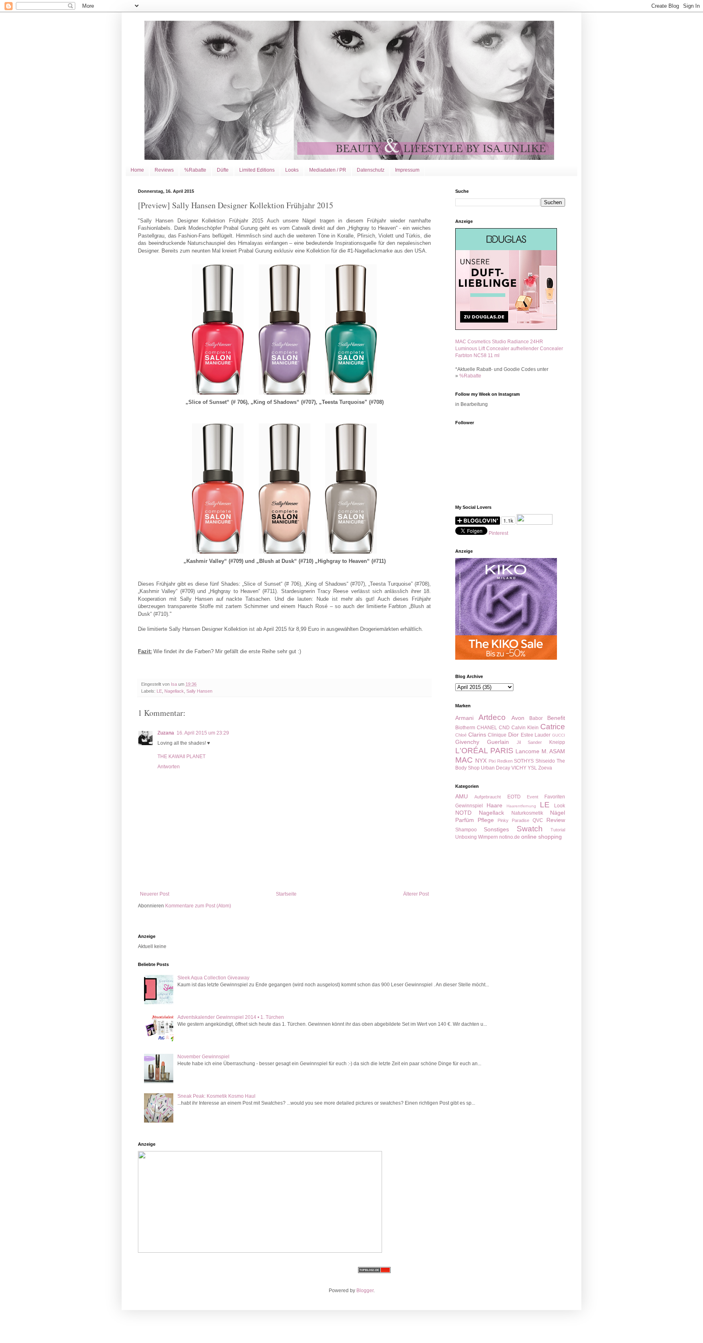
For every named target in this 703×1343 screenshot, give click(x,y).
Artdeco (492, 717)
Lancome (527, 751)
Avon (517, 718)
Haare (494, 805)
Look (559, 806)
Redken (505, 761)
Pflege (486, 820)
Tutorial (557, 829)
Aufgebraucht (487, 796)
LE (159, 691)
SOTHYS (524, 761)
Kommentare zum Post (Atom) (198, 906)
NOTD (463, 812)
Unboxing (466, 837)
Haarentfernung (521, 806)
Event (532, 796)
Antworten (168, 767)
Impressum (407, 170)
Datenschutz (370, 170)
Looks (292, 170)
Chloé (461, 735)
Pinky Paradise (513, 820)
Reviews (164, 170)
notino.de (509, 837)
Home (137, 170)
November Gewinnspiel (203, 1057)
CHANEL (487, 727)
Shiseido (545, 761)
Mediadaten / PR (327, 170)
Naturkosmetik (527, 813)
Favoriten (554, 797)
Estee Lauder (536, 735)
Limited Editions (257, 170)
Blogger (364, 1290)
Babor (536, 718)
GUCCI (558, 735)
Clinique (497, 735)
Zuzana (165, 733)
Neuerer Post (154, 894)
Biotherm (465, 727)
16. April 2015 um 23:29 (203, 733)
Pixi (492, 761)
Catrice (552, 726)
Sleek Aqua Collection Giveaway (213, 978)
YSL (532, 768)
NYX (481, 760)
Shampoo (466, 830)
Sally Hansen (199, 691)
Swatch (530, 828)
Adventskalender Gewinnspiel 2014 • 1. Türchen (230, 1017)
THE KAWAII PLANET (181, 756)
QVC (538, 820)
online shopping (541, 836)
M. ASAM (553, 751)
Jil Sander (529, 742)
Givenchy (467, 742)
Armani (464, 718)
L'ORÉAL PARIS (484, 750)
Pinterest (498, 533)
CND (504, 727)
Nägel (557, 812)
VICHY (518, 768)
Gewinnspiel (469, 806)
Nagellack (174, 691)
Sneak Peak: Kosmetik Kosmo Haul (216, 1096)
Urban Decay (495, 768)
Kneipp (557, 742)
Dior (513, 734)
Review (555, 820)
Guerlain (498, 742)
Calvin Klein (525, 727)
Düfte (223, 170)
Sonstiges (496, 829)
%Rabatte (195, 170)
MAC (464, 760)
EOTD (514, 797)
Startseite (286, 894)
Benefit (556, 718)
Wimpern (488, 837)
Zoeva (545, 768)
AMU (461, 796)
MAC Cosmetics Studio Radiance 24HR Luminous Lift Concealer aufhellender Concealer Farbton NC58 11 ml (509, 348)
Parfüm (464, 820)
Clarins (477, 734)
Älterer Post (416, 894)
